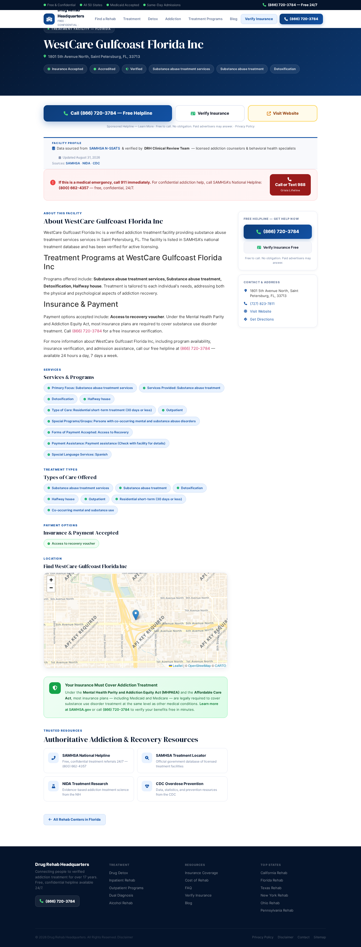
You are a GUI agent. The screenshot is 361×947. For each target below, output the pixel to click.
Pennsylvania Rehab (277, 910)
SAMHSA (73, 163)
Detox (153, 19)
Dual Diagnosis (121, 895)
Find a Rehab (105, 19)
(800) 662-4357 (74, 187)
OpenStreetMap (199, 665)
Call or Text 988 (290, 187)
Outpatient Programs (126, 888)
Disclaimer (125, 937)
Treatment (132, 19)
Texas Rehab (271, 888)
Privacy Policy (244, 126)
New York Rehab (274, 895)
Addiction (173, 19)
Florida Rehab (272, 880)
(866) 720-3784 (304, 19)
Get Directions (262, 319)
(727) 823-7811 (262, 303)
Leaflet (177, 665)
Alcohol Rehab (121, 903)
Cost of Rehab (197, 880)
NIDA (86, 163)
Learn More (146, 126)
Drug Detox (118, 873)
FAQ (188, 888)
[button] (135, 615)
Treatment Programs (205, 19)
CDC (96, 163)
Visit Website (286, 113)
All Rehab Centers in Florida (77, 819)
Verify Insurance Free (281, 247)
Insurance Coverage (201, 873)
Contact (303, 937)
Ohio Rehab (270, 903)
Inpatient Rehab (122, 880)
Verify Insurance (259, 19)
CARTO (220, 665)
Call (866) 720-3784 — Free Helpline (111, 113)
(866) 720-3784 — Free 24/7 (292, 5)
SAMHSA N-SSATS (104, 148)
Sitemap (320, 937)
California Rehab (274, 873)
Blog (233, 19)
